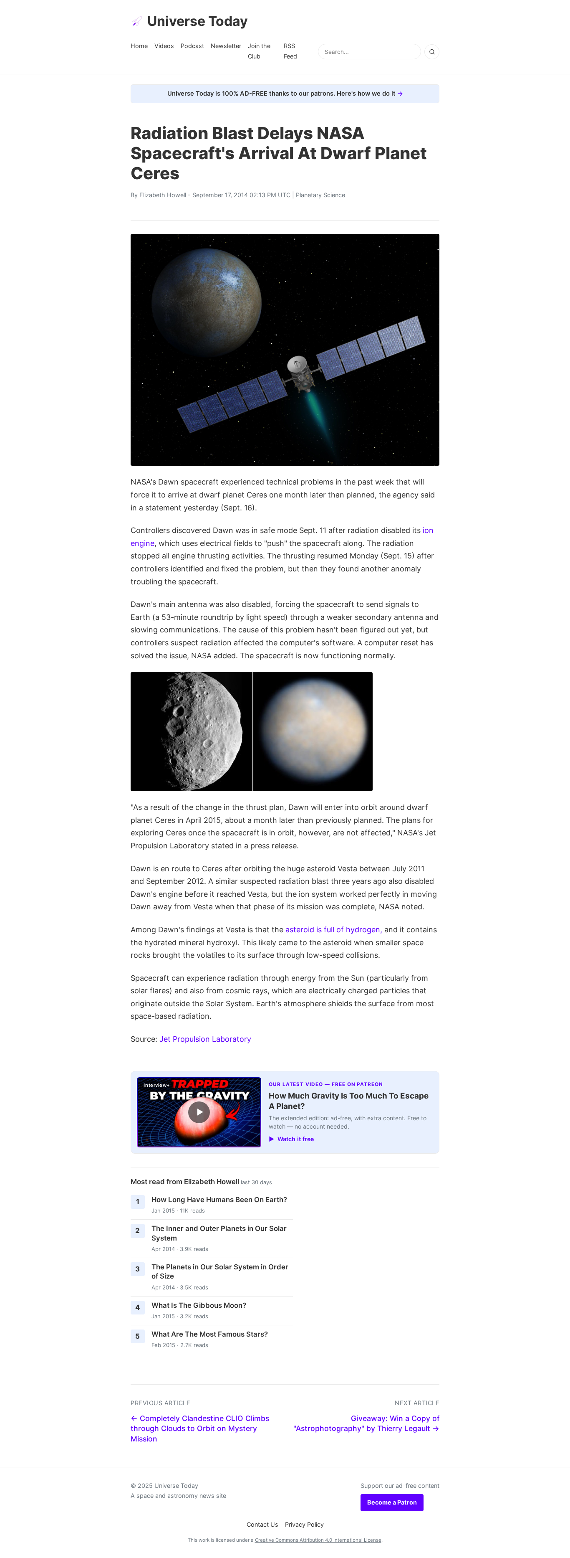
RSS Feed (290, 50)
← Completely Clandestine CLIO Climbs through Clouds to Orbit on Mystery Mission (200, 1428)
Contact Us (262, 1524)
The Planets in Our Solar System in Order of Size (219, 1272)
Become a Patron (392, 1502)
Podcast (192, 45)
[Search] (431, 51)
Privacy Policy (304, 1524)
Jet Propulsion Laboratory (205, 1039)
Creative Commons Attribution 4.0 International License (318, 1540)
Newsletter (226, 45)
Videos (164, 45)
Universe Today (197, 21)
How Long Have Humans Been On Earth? (219, 1199)
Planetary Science (320, 194)
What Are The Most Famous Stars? (209, 1334)
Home (139, 45)
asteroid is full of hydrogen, (333, 929)
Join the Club (259, 50)
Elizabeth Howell (162, 194)
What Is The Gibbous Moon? (198, 1305)
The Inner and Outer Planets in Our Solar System (219, 1233)
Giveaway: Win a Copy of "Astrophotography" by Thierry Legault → (366, 1423)
